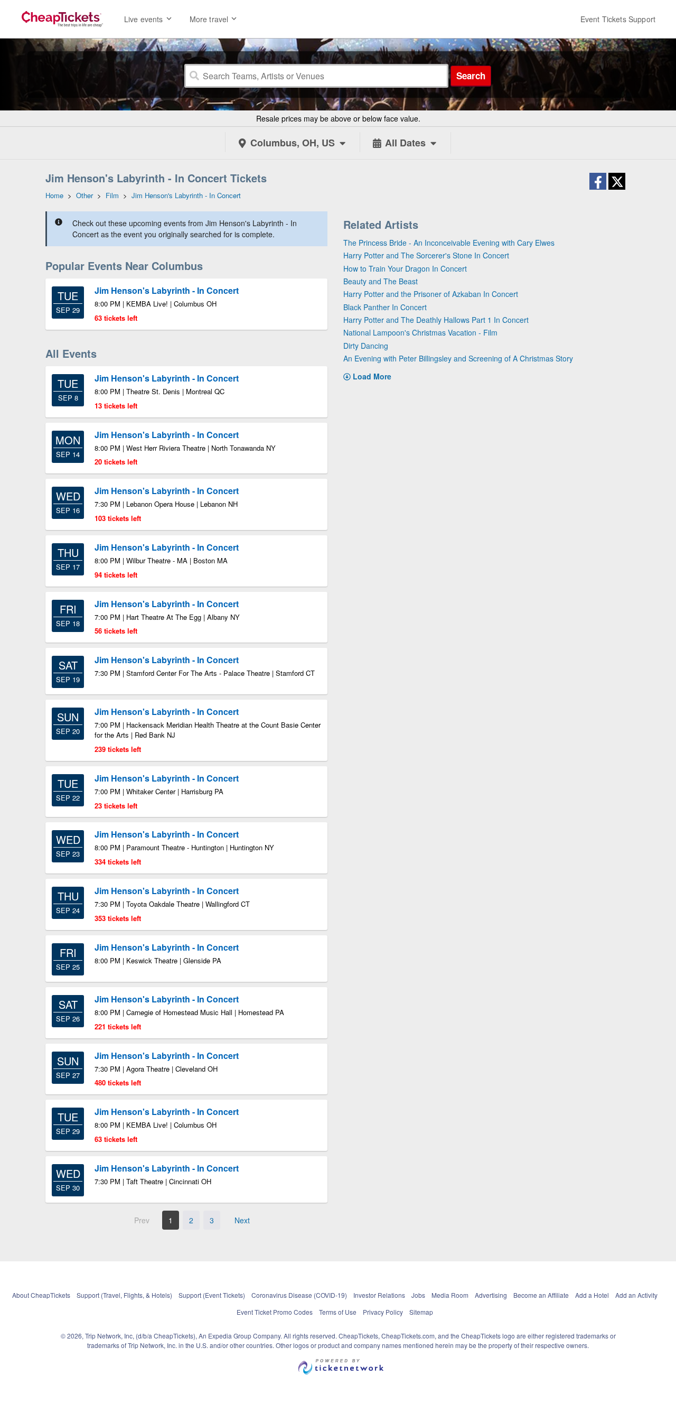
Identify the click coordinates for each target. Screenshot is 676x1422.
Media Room (449, 1294)
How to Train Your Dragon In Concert (405, 268)
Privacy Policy (383, 1311)
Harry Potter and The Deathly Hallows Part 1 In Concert (436, 319)
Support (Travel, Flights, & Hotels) (124, 1294)
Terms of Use (337, 1311)
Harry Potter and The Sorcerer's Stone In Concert (426, 255)
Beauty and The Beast (380, 281)
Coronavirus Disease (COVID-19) (299, 1294)
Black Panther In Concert (385, 307)
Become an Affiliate (541, 1294)
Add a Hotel (592, 1294)
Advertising (491, 1294)
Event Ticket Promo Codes (275, 1311)
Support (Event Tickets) (212, 1294)
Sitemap (421, 1311)
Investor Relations (379, 1294)
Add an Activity (636, 1294)
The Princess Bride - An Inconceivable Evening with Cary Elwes (449, 242)
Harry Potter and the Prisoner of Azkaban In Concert (430, 294)
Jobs (418, 1294)
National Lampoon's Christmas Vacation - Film (420, 332)
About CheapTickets (41, 1294)
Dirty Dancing (365, 345)
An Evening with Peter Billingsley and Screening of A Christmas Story (458, 358)
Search (470, 75)
